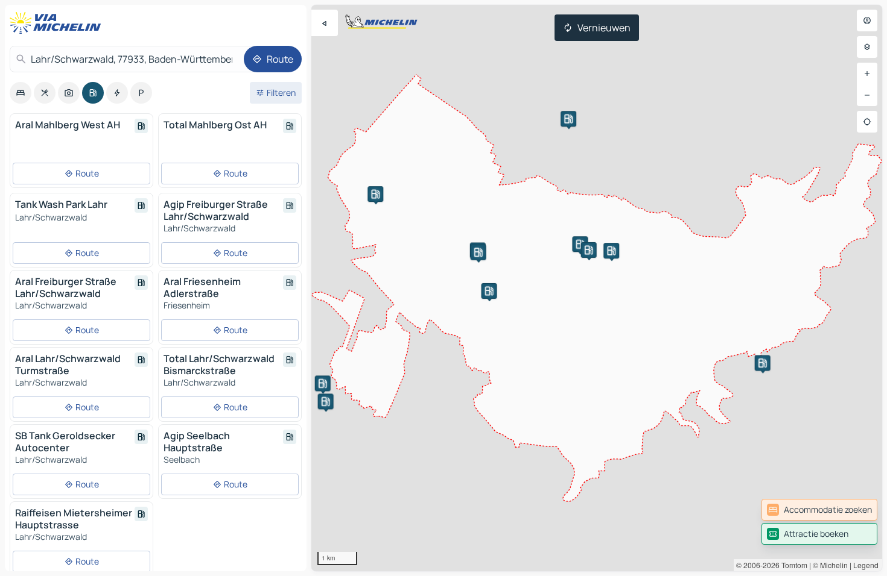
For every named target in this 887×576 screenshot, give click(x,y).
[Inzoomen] (867, 73)
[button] (323, 383)
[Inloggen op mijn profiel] (867, 20)
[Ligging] (867, 122)
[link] (819, 510)
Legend (866, 565)
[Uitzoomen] (867, 95)
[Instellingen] (867, 47)
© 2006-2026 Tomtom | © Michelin (792, 565)
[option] (20, 93)
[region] (596, 288)
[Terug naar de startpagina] (58, 23)
